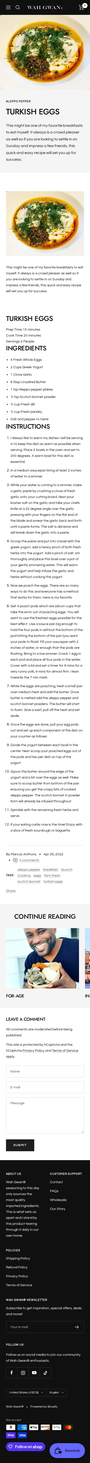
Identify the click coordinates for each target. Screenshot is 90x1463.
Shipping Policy (18, 1258)
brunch (66, 869)
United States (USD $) (23, 1392)
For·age (15, 996)
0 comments (29, 860)
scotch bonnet (29, 881)
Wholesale (58, 1200)
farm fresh (52, 875)
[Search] (18, 7)
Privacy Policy (33, 1050)
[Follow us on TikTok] (45, 1372)
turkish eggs (53, 881)
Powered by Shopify (44, 1406)
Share (11, 891)
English (54, 1392)
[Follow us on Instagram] (22, 1372)
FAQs (54, 1191)
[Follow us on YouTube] (34, 1372)
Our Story (57, 1209)
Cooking (24, 875)
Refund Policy (17, 1267)
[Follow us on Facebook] (11, 1372)
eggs (37, 875)
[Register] (77, 1327)
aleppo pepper (18, 101)
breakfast (50, 869)
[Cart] (81, 7)
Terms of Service (65, 1050)
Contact (56, 1182)
